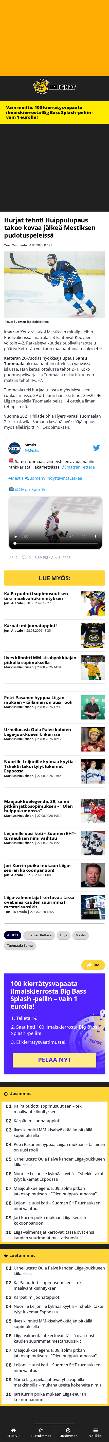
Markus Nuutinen (19, 667)
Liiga (63, 935)
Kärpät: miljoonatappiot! (30, 625)
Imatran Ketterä (39, 935)
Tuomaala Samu (20, 945)
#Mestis (16, 478)
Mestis (81, 935)
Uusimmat (20, 1093)
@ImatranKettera (78, 467)
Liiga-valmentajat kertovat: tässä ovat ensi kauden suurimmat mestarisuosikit (39, 902)
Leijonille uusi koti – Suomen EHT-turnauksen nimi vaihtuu (40, 835)
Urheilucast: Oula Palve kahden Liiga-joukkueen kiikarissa (37, 732)
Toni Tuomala (15, 245)
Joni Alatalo (13, 603)
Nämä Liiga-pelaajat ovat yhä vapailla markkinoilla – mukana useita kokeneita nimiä (58, 1382)
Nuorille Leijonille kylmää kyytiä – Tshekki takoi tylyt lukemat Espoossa (40, 766)
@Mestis (32, 450)
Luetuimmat (22, 1255)
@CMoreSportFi (30, 489)
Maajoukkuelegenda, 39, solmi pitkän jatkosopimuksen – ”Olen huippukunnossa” (38, 806)
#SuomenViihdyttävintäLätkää (53, 478)
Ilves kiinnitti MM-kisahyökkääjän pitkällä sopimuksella (40, 660)
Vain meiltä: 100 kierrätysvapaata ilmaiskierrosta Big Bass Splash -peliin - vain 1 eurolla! (49, 112)
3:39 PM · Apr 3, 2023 (52, 557)
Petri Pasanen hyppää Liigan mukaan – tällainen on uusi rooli (38, 700)
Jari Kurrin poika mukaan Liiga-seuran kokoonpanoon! (37, 867)
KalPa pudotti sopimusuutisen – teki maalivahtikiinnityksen (37, 596)
